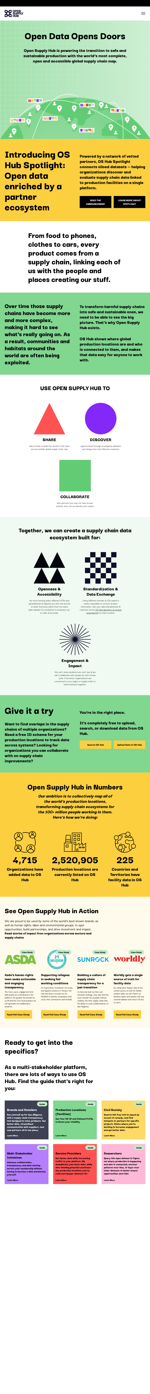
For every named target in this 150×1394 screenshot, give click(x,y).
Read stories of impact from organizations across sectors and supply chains (48, 935)
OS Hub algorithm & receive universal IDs (104, 611)
